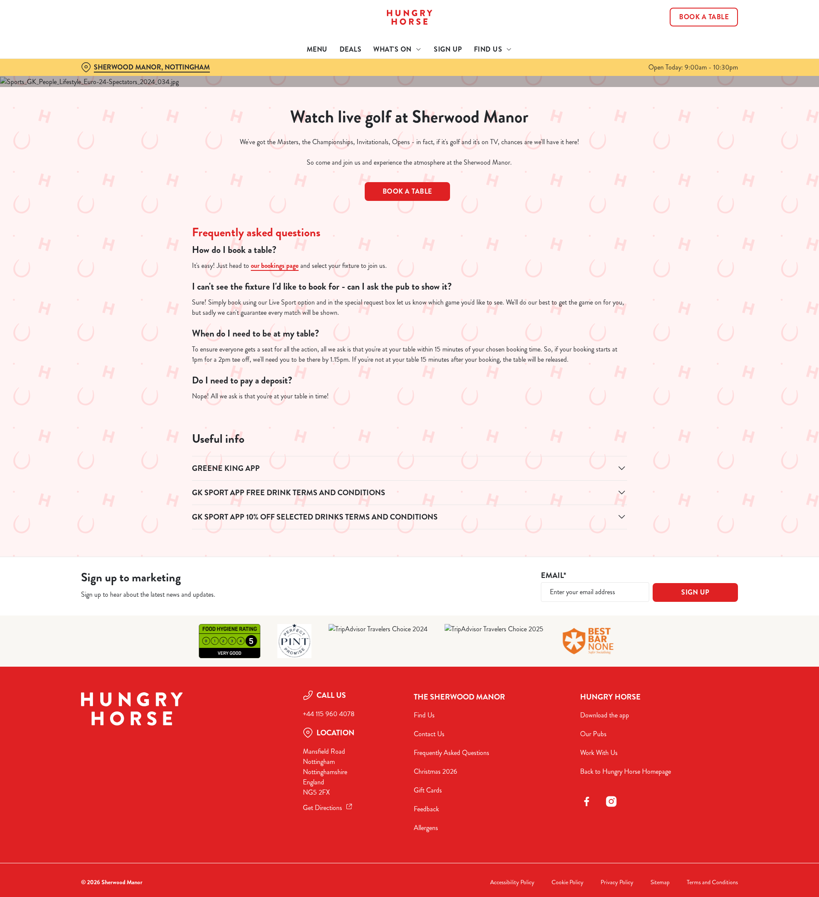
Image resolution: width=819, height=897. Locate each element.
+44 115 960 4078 (328, 714)
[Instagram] (611, 801)
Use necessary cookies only (689, 50)
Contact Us (429, 734)
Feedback (426, 809)
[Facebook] (586, 801)
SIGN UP (695, 592)
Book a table (407, 191)
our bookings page (275, 265)
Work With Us (599, 753)
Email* (553, 576)
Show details (502, 79)
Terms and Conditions (712, 882)
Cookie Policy (568, 882)
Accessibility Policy (512, 882)
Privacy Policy (617, 882)
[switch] (303, 79)
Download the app (604, 715)
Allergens (426, 828)
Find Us (424, 715)
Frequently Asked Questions (451, 753)
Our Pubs (593, 734)
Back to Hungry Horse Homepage (625, 771)
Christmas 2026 (435, 771)
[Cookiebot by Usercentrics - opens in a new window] (113, 79)
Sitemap (660, 882)
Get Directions (322, 808)
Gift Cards (428, 790)
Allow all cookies (690, 22)
